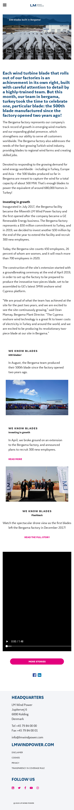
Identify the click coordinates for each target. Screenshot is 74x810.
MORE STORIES (37, 661)
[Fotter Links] (13, 788)
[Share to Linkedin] (39, 675)
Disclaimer (17, 752)
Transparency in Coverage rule (28, 768)
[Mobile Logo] (37, 9)
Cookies (16, 757)
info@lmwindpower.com (27, 737)
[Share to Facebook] (34, 675)
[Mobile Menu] (4, 5)
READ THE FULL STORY (37, 537)
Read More (15, 459)
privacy (15, 763)
